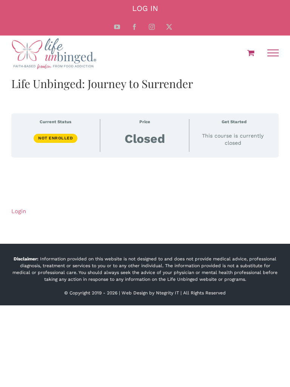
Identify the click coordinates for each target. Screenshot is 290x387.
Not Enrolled (55, 138)
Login (18, 211)
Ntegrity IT (167, 293)
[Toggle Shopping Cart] (251, 53)
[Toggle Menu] (273, 53)
